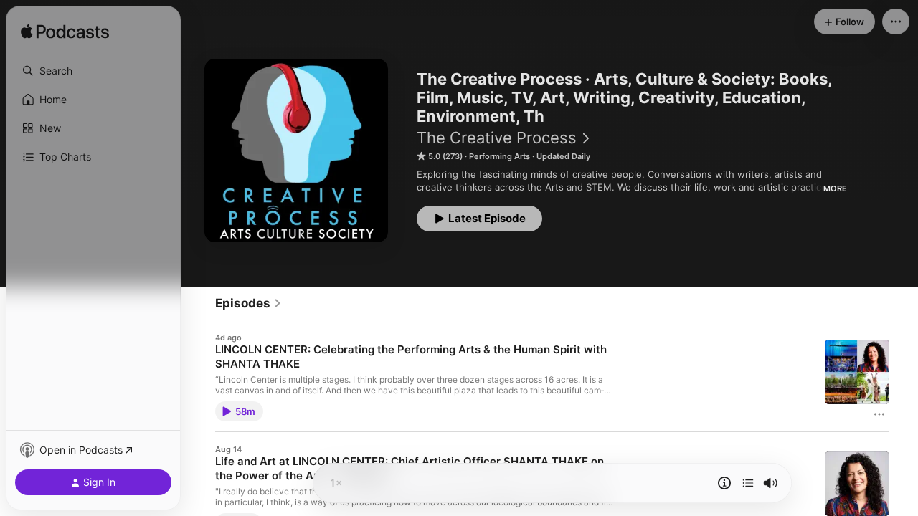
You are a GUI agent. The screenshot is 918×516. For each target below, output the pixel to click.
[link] (248, 303)
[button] (93, 71)
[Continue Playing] (748, 483)
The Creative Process (497, 137)
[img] (65, 32)
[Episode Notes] (724, 483)
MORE (835, 188)
